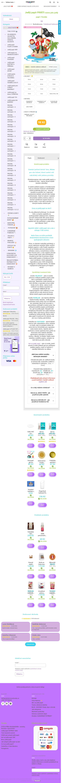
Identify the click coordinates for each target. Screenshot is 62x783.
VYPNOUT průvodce (53, 66)
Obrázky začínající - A (11, 106)
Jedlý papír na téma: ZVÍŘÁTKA (12, 93)
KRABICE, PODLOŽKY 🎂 (12, 241)
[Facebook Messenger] (10, 703)
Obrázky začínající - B (11, 111)
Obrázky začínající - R (11, 184)
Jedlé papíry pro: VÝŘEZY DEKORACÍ (12, 87)
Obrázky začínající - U (11, 199)
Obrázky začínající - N (11, 169)
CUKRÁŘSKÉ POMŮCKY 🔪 (11, 232)
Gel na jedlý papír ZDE (8, 737)
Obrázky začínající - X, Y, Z (12, 208)
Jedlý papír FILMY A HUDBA (12, 45)
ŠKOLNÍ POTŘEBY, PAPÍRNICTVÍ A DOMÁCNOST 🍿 (12, 262)
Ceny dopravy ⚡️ (37, 700)
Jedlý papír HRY (12, 49)
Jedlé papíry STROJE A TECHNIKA (11, 75)
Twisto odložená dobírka (39, 705)
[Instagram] (6, 703)
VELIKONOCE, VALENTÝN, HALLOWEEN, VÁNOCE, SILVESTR (11, 38)
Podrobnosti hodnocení (50, 24)
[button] (31, 76)
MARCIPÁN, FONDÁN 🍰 (11, 224)
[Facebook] (3, 703)
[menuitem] (7, 6)
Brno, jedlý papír (6, 739)
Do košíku (47, 138)
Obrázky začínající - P (11, 179)
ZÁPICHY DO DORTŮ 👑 (11, 246)
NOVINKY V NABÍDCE (11, 268)
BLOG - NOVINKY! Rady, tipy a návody (43, 707)
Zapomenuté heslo (9, 304)
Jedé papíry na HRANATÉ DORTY (13, 53)
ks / (7, 277)
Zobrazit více (30, 644)
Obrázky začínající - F (11, 130)
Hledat (11, 19)
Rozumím (37, 780)
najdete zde (43, 382)
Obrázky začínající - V (11, 203)
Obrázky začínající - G (11, 135)
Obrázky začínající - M (11, 164)
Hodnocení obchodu (30, 614)
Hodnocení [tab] (41, 158)
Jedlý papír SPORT (10, 70)
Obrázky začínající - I (11, 145)
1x (41, 21)
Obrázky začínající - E (11, 125)
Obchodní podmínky (38, 711)
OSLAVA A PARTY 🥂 (11, 236)
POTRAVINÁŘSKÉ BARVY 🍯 (12, 219)
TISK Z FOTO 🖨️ (12, 31)
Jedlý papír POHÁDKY (10, 58)
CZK (2, 2)
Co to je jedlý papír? (7, 744)
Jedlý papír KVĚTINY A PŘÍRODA (10, 64)
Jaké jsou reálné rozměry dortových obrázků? (40, 355)
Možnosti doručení (29, 131)
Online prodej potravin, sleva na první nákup (30, 687)
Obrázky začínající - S (11, 189)
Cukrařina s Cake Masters (9, 746)
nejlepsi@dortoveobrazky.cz (10, 698)
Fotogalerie (4, 748)
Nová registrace (8, 302)
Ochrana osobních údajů (39, 714)
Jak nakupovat (36, 709)
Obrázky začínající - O (11, 174)
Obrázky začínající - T (11, 194)
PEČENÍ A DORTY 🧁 (13, 214)
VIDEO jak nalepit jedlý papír (10, 735)
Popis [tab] (29, 158)
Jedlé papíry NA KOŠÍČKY (12, 101)
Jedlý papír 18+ (12, 97)
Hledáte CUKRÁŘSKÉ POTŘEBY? (42, 716)
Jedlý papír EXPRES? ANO (9, 731)
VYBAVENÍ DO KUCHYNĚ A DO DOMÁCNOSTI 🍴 (12, 255)
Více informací (30, 780)
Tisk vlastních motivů (8, 733)
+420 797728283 (6, 700)
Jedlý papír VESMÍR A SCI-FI (12, 81)
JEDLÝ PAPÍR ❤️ (13, 27)
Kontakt (34, 698)
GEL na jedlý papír (37, 703)
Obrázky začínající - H (11, 140)
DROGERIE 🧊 (12, 250)
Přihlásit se (7, 298)
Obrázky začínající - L (11, 159)
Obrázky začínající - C (11, 116)
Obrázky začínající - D (11, 120)
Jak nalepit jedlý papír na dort (10, 742)
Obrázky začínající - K (11, 155)
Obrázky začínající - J (11, 150)
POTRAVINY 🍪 (13, 228)
